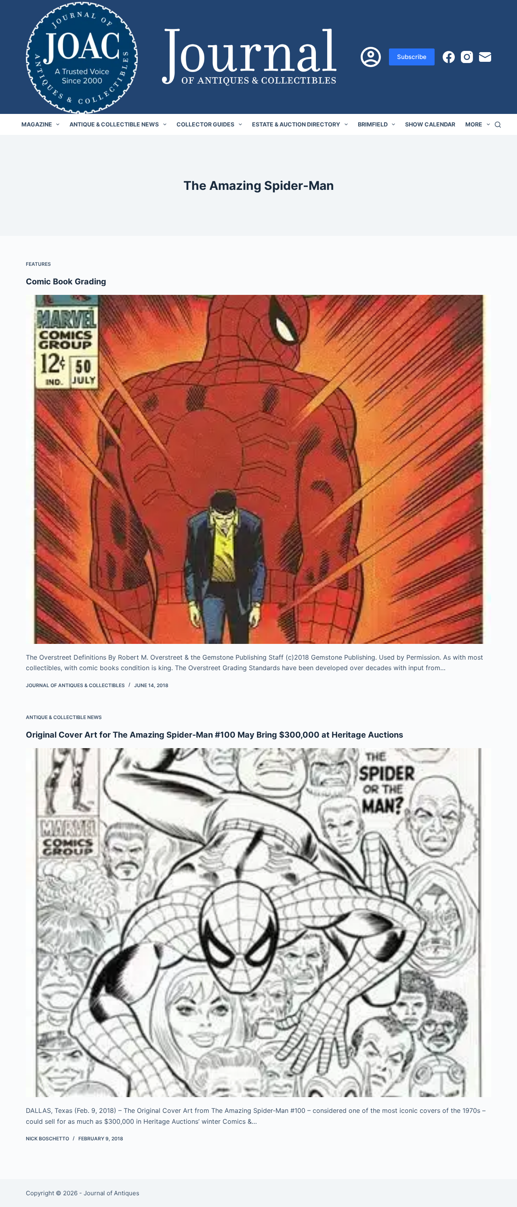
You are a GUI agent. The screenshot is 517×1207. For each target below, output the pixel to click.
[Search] (498, 125)
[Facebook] (449, 57)
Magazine (36, 124)
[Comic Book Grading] (258, 469)
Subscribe (412, 57)
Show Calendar (430, 124)
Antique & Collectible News (114, 124)
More (473, 124)
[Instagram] (467, 57)
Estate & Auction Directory (296, 124)
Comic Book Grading (66, 281)
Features (38, 264)
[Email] (485, 57)
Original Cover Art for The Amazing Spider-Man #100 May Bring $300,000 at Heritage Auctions (214, 735)
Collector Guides (205, 124)
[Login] (371, 57)
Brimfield (373, 124)
